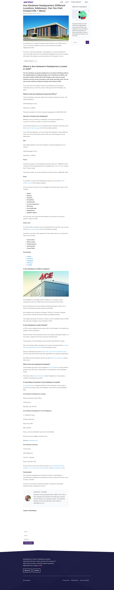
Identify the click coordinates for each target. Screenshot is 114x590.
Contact (36, 570)
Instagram (30, 260)
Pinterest (30, 263)
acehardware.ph (33, 440)
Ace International (28, 385)
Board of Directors (38, 376)
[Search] (87, 42)
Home (61, 2)
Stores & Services (76, 2)
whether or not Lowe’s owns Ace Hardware (36, 468)
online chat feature (33, 229)
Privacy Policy (66, 580)
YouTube (29, 265)
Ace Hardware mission (57, 466)
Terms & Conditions (84, 580)
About (86, 2)
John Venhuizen (53, 367)
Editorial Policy (74, 580)
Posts (67, 2)
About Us (27, 570)
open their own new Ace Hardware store (54, 351)
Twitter (29, 256)
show (35, 61)
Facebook (30, 258)
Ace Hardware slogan (58, 468)
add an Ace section (56, 358)
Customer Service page (32, 128)
